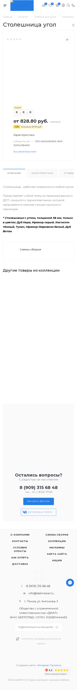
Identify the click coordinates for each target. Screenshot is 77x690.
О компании (20, 534)
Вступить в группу (40, 512)
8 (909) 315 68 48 (39, 487)
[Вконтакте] (70, 683)
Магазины (57, 547)
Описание (14, 173)
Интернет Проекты (49, 665)
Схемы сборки (30, 249)
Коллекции (57, 541)
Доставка (20, 563)
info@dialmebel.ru (41, 593)
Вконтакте (38, 576)
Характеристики (42, 173)
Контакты (20, 541)
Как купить (20, 557)
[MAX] (70, 674)
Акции (57, 560)
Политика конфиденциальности (41, 639)
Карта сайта (57, 553)
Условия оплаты (20, 549)
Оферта (41, 644)
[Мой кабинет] (63, 5)
